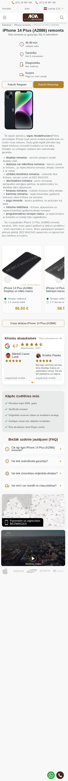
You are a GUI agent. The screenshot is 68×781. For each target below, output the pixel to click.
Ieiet (27, 8)
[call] (60, 775)
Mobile (33, 20)
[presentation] (7, 279)
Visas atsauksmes (48, 338)
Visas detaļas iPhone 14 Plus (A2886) (33, 323)
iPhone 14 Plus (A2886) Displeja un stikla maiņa (18, 290)
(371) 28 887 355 (47, 2)
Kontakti (6, 8)
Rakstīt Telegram (17, 84)
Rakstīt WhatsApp (48, 84)
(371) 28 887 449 (23, 2)
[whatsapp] (51, 775)
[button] (32, 382)
